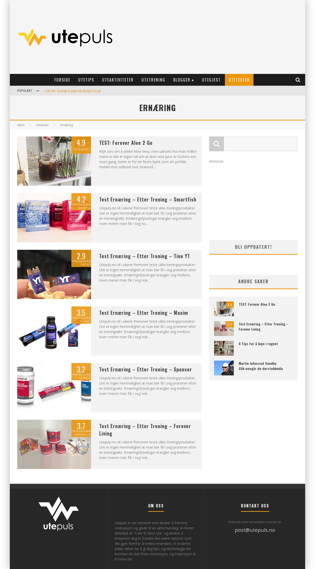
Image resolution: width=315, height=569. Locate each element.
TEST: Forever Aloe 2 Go (126, 142)
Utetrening (153, 80)
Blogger (181, 80)
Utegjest (211, 80)
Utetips (86, 80)
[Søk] (298, 80)
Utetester (239, 80)
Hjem (21, 125)
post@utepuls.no (255, 530)
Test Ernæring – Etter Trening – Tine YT (144, 256)
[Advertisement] (213, 36)
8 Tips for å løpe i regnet (258, 343)
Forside (62, 80)
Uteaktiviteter (118, 80)
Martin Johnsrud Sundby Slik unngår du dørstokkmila (261, 366)
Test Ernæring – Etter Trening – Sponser (145, 369)
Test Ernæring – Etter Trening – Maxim (143, 312)
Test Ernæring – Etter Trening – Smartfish (147, 199)
